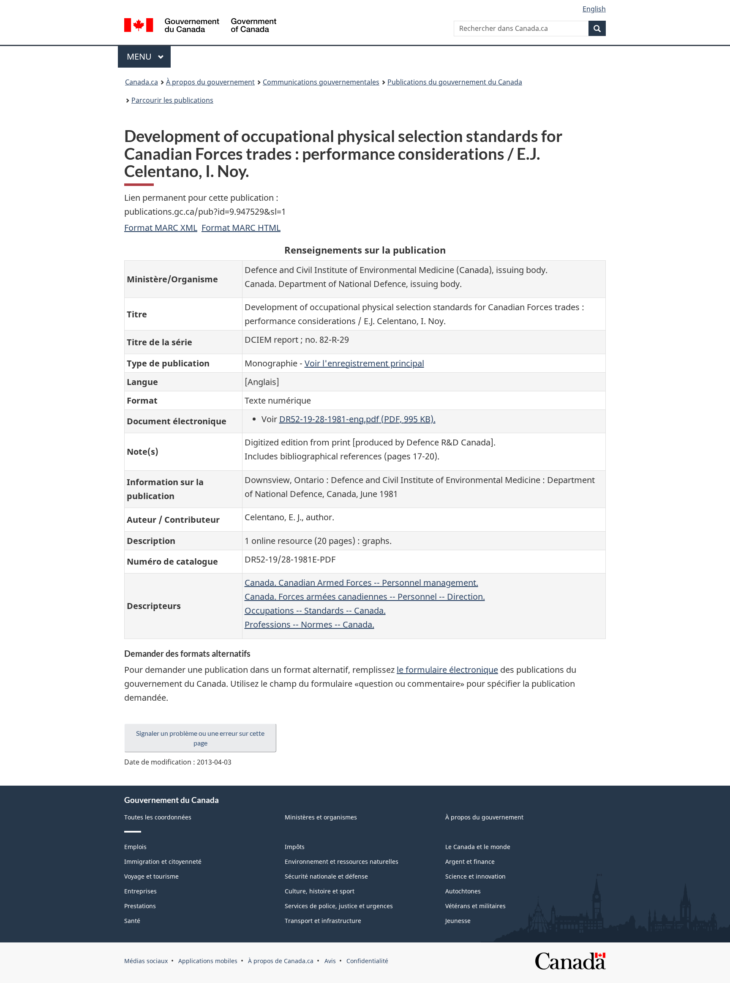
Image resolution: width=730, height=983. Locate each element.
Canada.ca (141, 82)
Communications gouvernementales (321, 82)
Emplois (135, 847)
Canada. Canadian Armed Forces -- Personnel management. (361, 582)
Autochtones (463, 891)
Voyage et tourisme (151, 876)
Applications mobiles (207, 961)
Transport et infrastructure (323, 921)
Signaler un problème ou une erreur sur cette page (200, 738)
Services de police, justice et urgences (339, 906)
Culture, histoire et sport (319, 891)
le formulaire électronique (447, 669)
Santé (132, 921)
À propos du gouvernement (210, 82)
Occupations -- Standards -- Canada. (315, 610)
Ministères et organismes (321, 817)
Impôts (295, 847)
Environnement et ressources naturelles (341, 861)
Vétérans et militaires (475, 906)
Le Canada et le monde (477, 847)
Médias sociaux (146, 961)
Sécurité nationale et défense (326, 876)
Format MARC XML (160, 227)
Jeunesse (458, 921)
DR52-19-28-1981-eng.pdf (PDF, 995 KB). (357, 419)
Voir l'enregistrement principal (364, 363)
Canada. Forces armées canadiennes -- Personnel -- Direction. (365, 596)
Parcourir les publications (172, 100)
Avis (330, 961)
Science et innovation (475, 876)
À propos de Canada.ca (280, 961)
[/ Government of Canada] (200, 26)
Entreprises (140, 891)
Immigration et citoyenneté (163, 861)
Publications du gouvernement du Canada (454, 82)
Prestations (140, 906)
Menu (149, 56)
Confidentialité (367, 961)
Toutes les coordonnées (157, 817)
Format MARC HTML (241, 227)
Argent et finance (470, 861)
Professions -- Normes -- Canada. (309, 624)
